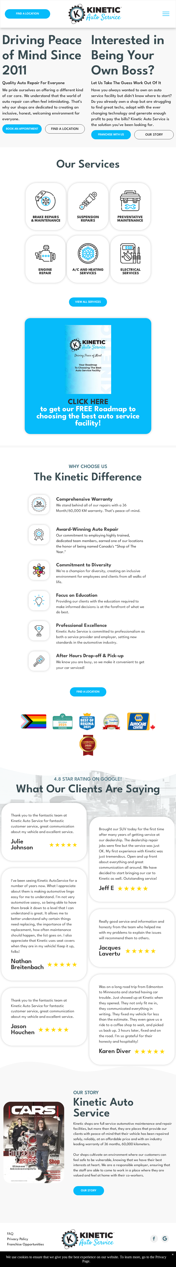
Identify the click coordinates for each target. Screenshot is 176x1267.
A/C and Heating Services (88, 271)
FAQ (10, 1234)
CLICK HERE (88, 402)
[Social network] (165, 1239)
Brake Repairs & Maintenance (45, 219)
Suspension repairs (88, 219)
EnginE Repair (45, 271)
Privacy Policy (17, 1239)
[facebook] (154, 1239)
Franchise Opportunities (25, 1244)
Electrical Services (131, 271)
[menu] (166, 14)
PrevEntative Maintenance (130, 219)
